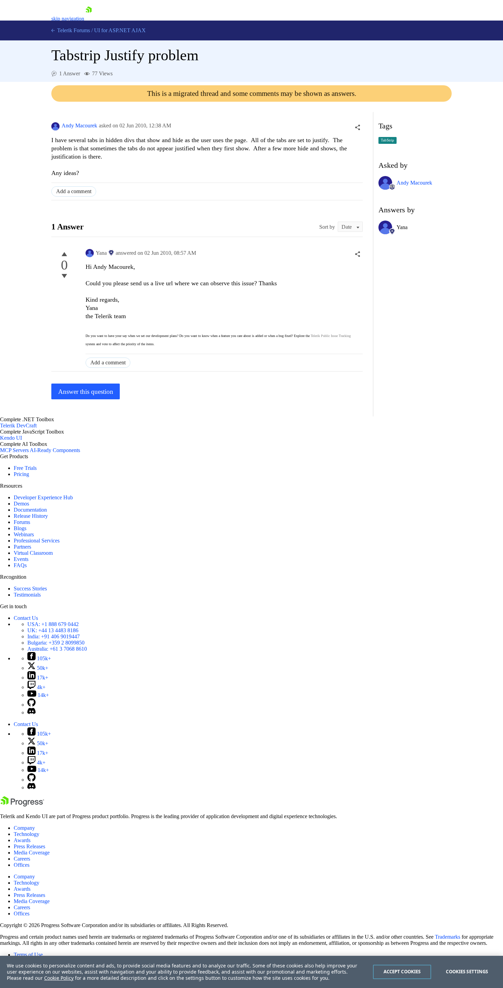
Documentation (30, 510)
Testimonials (27, 595)
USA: (53, 624)
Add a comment (73, 191)
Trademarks (447, 937)
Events (21, 559)
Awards (22, 840)
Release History (31, 516)
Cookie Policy (59, 978)
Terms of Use (28, 955)
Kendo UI (11, 438)
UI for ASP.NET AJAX (120, 30)
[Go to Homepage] (89, 19)
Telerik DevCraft (18, 425)
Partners (22, 547)
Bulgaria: (56, 643)
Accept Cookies (402, 971)
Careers (22, 859)
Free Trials (25, 468)
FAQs (20, 565)
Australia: (57, 649)
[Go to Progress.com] (22, 805)
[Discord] (31, 712)
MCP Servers (14, 450)
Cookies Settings (467, 971)
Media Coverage (32, 852)
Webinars (24, 534)
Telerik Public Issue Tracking (331, 336)
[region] (251, 972)
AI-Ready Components (55, 450)
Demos (21, 503)
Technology (26, 834)
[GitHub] (31, 705)
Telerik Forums (73, 30)
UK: (52, 630)
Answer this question (85, 391)
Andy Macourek (79, 125)
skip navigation (67, 19)
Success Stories (30, 588)
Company (24, 828)
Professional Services (37, 540)
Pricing (21, 474)
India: (53, 636)
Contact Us (26, 618)
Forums (22, 522)
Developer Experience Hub (43, 497)
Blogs (20, 528)
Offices (21, 865)
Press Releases (29, 846)
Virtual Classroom (33, 553)
